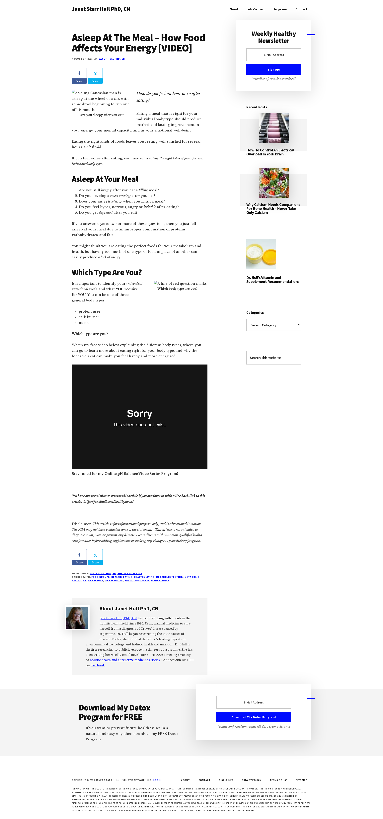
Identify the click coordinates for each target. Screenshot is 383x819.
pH (114, 573)
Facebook (98, 665)
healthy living (144, 576)
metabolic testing (169, 576)
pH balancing (114, 580)
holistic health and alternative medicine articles (125, 660)
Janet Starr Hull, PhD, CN (118, 618)
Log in (157, 779)
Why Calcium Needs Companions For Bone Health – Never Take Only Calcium (273, 208)
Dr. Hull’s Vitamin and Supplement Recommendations (272, 279)
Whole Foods (160, 580)
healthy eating (121, 576)
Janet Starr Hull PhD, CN (101, 8)
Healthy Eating (100, 573)
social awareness (129, 573)
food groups (100, 576)
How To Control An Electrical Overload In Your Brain (270, 151)
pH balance (95, 580)
